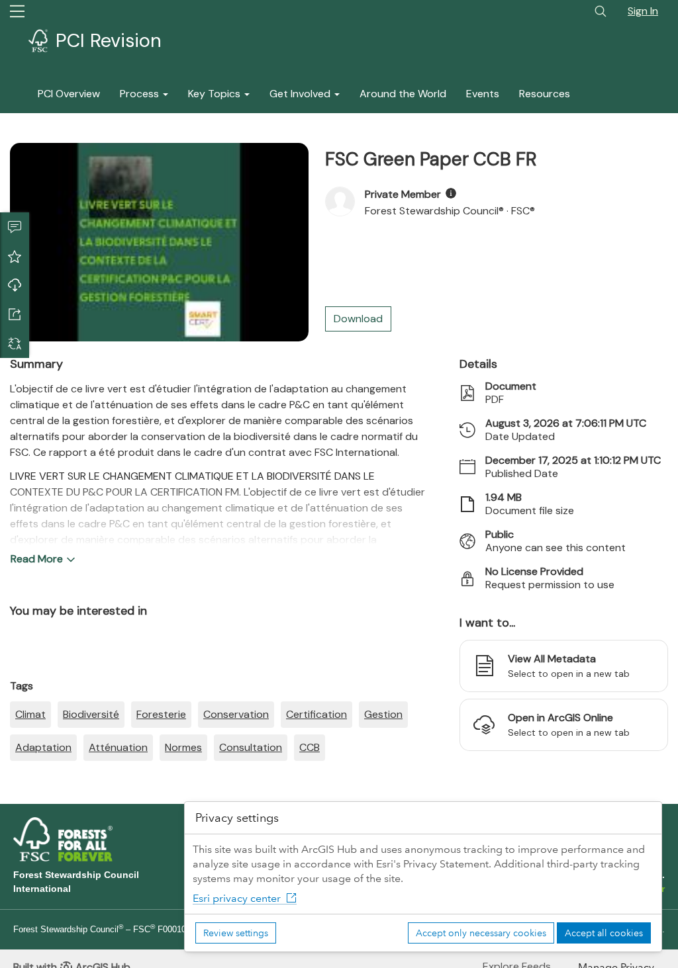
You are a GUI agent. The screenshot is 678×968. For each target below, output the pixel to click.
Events (482, 94)
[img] (451, 193)
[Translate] (14, 343)
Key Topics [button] (215, 94)
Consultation (250, 747)
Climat (30, 714)
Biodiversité (91, 714)
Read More (37, 559)
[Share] (14, 314)
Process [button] (141, 94)
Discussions (14, 227)
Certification (316, 714)
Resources (544, 94)
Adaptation (43, 747)
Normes (183, 747)
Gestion (383, 714)
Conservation (236, 714)
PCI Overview (69, 94)
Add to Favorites (14, 256)
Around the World (403, 94)
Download (14, 285)
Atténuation (118, 747)
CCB (309, 747)
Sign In (643, 11)
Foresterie (161, 714)
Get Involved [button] (301, 94)
